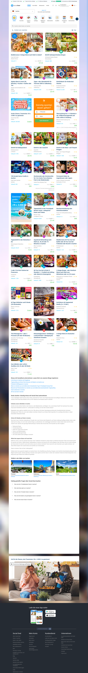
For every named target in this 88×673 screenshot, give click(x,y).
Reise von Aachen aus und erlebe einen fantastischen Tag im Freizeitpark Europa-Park (32, 386)
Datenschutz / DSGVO (18, 671)
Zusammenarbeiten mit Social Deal (68, 636)
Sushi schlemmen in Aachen (18, 389)
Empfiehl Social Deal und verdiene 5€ (18, 653)
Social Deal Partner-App (66, 649)
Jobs (14, 648)
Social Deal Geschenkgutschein (33, 649)
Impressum (63, 653)
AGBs (14, 669)
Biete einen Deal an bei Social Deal (68, 642)
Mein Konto (31, 640)
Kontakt (47, 646)
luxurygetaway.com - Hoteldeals (17, 665)
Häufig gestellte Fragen (50, 640)
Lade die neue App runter (51, 638)
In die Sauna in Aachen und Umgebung (20, 380)
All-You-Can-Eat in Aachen (17, 391)
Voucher (31, 644)
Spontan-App (16, 660)
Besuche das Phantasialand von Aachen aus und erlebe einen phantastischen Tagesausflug (33, 388)
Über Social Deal (16, 636)
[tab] (44, 484)
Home (29, 5)
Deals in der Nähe (17, 640)
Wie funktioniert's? (17, 646)
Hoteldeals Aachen (17, 644)
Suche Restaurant (44, 120)
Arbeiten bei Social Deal (66, 645)
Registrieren (32, 636)
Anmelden (31, 638)
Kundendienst (48, 636)
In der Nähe (34, 5)
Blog (14, 656)
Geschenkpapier (33, 646)
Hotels (47, 5)
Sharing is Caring (17, 650)
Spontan (15, 658)
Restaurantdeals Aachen (18, 642)
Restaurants (41, 5)
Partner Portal (64, 647)
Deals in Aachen (16, 638)
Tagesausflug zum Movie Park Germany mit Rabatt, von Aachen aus (27, 382)
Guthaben (31, 642)
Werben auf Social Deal (66, 639)
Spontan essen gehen (18, 662)
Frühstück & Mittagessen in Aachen (19, 384)
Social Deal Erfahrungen (18, 667)
